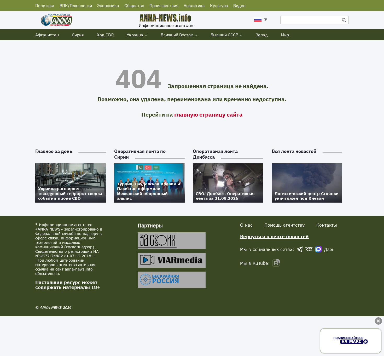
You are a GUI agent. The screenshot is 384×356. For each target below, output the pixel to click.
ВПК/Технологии (76, 5)
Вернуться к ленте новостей (274, 236)
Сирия (78, 34)
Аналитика (194, 5)
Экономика (108, 5)
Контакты (326, 224)
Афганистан (47, 34)
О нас (246, 224)
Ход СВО (105, 34)
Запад (262, 34)
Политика (44, 5)
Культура (219, 5)
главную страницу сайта (208, 114)
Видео (239, 5)
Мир (285, 34)
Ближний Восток (177, 34)
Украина (135, 34)
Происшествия (163, 5)
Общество (134, 5)
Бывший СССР (224, 34)
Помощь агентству (284, 224)
